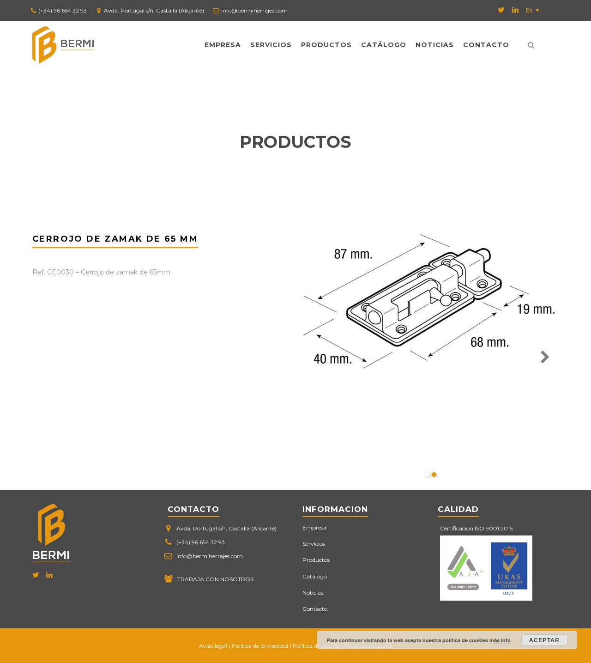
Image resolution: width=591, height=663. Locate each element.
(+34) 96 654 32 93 (62, 10)
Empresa (223, 45)
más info (500, 640)
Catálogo (383, 45)
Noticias (435, 45)
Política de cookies (316, 645)
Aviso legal (213, 645)
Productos (326, 45)
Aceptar (544, 640)
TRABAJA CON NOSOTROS (215, 579)
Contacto (486, 45)
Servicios (271, 45)
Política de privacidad (260, 645)
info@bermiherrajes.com (254, 10)
